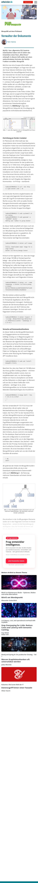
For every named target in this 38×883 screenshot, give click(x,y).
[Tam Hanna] (4, 42)
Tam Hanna (11, 42)
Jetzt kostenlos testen (16, 561)
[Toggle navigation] (7, 2)
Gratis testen (28, 2)
